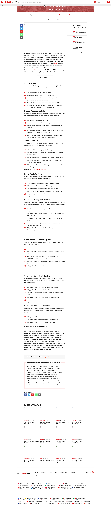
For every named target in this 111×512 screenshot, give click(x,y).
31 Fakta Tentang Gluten (79, 42)
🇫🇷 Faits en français (42, 498)
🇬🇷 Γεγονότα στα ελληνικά (82, 500)
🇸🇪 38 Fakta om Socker (36, 488)
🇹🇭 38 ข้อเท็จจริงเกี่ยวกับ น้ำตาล (52, 488)
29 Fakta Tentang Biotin (79, 52)
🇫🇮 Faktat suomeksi (56, 500)
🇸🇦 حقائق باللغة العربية (68, 500)
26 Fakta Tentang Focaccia (45, 442)
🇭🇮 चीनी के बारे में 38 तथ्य (23, 485)
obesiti (35, 70)
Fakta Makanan (59, 19)
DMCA (54, 474)
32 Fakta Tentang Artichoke (77, 38)
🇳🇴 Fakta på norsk (45, 500)
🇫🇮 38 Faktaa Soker (82, 483)
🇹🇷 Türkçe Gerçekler (77, 503)
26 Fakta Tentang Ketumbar (77, 422)
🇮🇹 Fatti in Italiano (66, 498)
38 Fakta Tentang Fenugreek (61, 442)
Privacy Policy (68, 474)
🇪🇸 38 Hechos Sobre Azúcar (69, 483)
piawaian (47, 374)
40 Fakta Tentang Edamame (29, 422)
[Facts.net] (9, 2)
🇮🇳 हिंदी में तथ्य (21, 501)
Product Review (63, 472)
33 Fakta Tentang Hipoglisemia (61, 461)
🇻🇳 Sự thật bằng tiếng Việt (64, 503)
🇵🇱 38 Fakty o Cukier (50, 487)
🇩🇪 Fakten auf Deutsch (30, 498)
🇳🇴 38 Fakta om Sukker (23, 487)
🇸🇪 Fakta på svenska (34, 500)
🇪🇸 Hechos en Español (55, 498)
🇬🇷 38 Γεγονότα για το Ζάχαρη (53, 483)
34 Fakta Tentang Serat (47, 460)
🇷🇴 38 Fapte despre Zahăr (78, 487)
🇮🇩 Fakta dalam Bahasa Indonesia (34, 501)
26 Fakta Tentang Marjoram (45, 422)
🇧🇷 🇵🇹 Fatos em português (79, 498)
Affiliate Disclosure (46, 474)
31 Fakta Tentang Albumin (79, 32)
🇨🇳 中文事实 (87, 503)
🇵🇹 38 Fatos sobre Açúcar (63, 487)
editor (46, 376)
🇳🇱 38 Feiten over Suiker (37, 487)
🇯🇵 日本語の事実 (48, 501)
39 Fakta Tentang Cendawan (77, 48)
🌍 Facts (20, 498)
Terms (60, 474)
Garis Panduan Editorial (75, 14)
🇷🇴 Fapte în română (22, 503)
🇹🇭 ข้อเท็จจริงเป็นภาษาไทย (49, 503)
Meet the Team (53, 472)
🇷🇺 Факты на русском (35, 503)
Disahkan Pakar (63, 14)
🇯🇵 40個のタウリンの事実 (65, 485)
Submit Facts (77, 474)
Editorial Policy (44, 472)
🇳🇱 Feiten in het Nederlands (72, 501)
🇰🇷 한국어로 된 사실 (59, 501)
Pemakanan (64, 6)
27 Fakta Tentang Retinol (79, 27)
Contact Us (72, 472)
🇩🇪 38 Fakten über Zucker (37, 483)
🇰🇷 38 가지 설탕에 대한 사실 (80, 485)
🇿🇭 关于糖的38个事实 (67, 488)
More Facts (36, 475)
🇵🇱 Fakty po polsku (85, 501)
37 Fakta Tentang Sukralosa (77, 442)
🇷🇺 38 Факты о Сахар (23, 488)
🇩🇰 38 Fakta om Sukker (23, 483)
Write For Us (36, 474)
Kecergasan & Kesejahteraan (54, 6)
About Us (36, 472)
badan (56, 63)
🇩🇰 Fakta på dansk (22, 500)
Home (45, 6)
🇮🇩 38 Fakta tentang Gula (36, 485)
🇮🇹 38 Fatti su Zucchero (50, 485)
